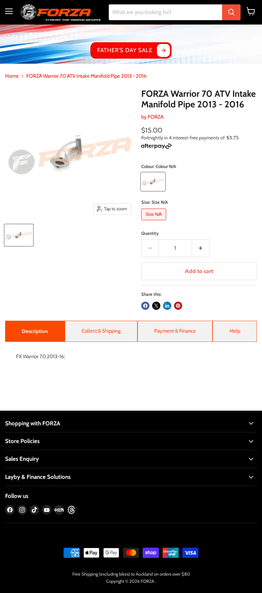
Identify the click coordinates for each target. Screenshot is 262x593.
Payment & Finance (175, 331)
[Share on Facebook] (145, 306)
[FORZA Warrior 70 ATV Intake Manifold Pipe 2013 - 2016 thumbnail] (18, 235)
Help (235, 331)
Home (12, 76)
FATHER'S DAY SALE (124, 50)
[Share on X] (156, 306)
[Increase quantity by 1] (200, 248)
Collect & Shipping (101, 331)
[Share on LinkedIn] (167, 306)
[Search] (231, 12)
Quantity (150, 233)
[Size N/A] (154, 222)
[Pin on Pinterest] (178, 306)
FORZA (155, 117)
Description (35, 331)
